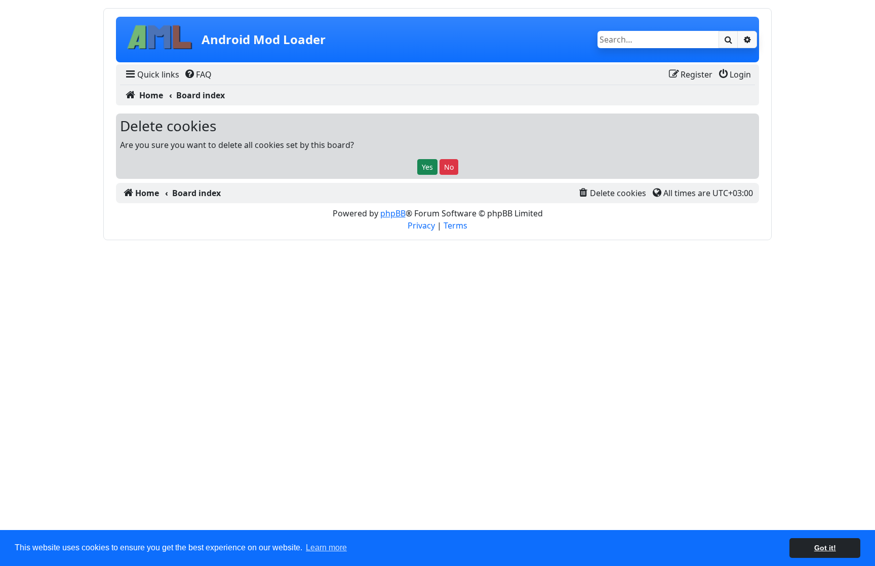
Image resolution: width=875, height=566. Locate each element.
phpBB (393, 213)
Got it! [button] (825, 548)
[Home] (160, 39)
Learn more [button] (326, 547)
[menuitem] (151, 74)
